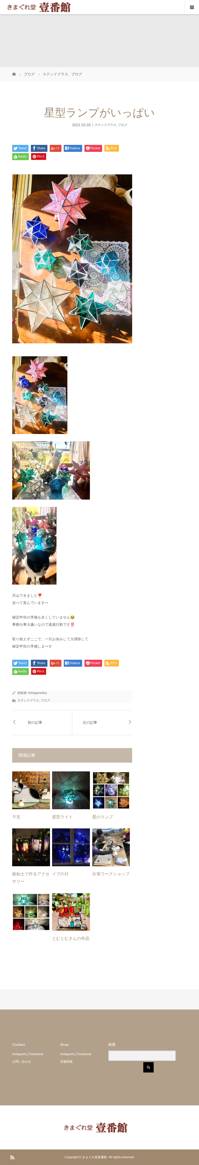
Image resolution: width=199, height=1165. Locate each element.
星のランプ (102, 817)
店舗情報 (66, 1061)
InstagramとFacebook (27, 1054)
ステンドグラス (105, 125)
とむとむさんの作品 (70, 938)
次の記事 (90, 722)
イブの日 (60, 874)
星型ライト (62, 817)
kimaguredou (37, 693)
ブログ (122, 125)
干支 (16, 817)
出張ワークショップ (111, 874)
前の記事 (35, 722)
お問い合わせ (21, 1061)
